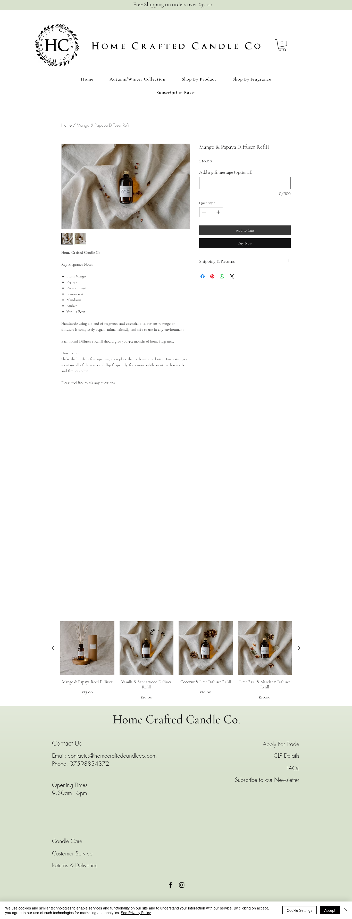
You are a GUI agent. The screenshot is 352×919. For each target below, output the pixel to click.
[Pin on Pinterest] (212, 276)
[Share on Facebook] (202, 276)
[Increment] (218, 212)
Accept (329, 910)
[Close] (346, 910)
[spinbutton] (211, 212)
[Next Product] (299, 648)
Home (66, 125)
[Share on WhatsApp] (222, 276)
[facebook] (170, 885)
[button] (282, 45)
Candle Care (68, 841)
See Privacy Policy (136, 912)
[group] (176, 661)
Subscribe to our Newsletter (267, 780)
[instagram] (181, 885)
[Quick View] (87, 648)
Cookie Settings (299, 910)
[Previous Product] (53, 648)
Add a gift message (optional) (226, 172)
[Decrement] (203, 212)
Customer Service (72, 853)
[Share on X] (232, 276)
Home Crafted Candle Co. (176, 719)
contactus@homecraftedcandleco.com (112, 755)
